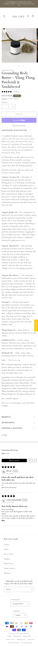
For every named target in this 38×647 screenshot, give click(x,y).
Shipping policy (21, 639)
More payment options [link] (19, 125)
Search (6, 549)
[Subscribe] (31, 589)
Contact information (13, 642)
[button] (4, 16)
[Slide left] (14, 66)
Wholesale (7, 573)
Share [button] (5, 435)
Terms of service (10, 639)
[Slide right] (23, 66)
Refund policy (17, 636)
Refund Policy (9, 564)
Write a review (14, 460)
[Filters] (30, 460)
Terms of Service (9, 568)
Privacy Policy (9, 554)
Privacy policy (27, 636)
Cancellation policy (26, 642)
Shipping (4, 98)
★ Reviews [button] (36, 325)
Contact (6, 545)
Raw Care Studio (18, 633)
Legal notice (31, 639)
